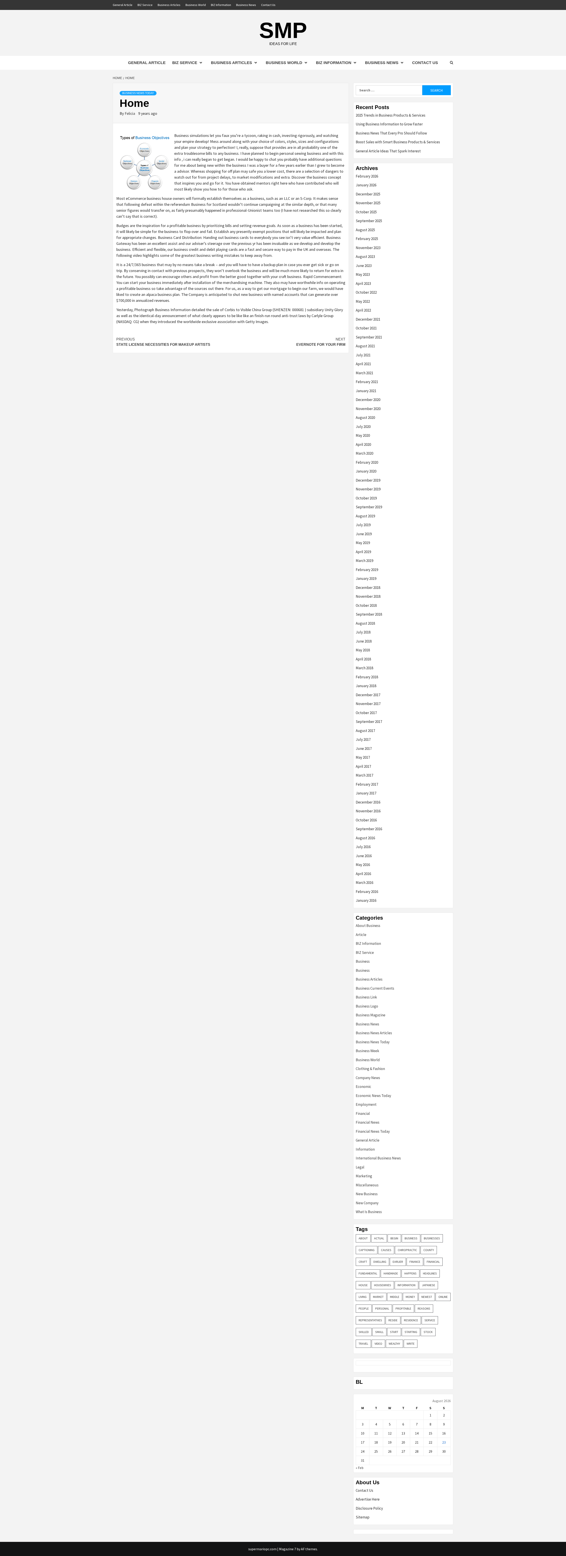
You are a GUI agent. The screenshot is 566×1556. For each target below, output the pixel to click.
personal (382, 1308)
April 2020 (363, 444)
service (429, 1320)
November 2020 (368, 408)
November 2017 (368, 703)
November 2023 (368, 247)
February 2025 (367, 238)
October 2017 (366, 712)
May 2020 (363, 435)
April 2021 (363, 363)
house (363, 1285)
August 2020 (365, 417)
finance (414, 1262)
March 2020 (364, 453)
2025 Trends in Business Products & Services (390, 115)
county (428, 1250)
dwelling (379, 1262)
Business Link (366, 997)
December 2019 (368, 480)
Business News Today (138, 93)
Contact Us (268, 5)
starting (411, 1332)
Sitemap (362, 1517)
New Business (367, 1193)
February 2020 (367, 462)
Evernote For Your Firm (320, 341)
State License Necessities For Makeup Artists (163, 341)
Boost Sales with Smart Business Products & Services (398, 142)
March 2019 (364, 560)
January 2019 (366, 578)
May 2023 (363, 274)
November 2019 (368, 489)
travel (363, 1344)
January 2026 (366, 185)
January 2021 (366, 390)
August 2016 (365, 838)
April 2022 (363, 310)
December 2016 (368, 802)
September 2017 (369, 721)
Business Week (367, 1050)
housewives (382, 1285)
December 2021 (368, 319)
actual (379, 1238)
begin (394, 1238)
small (379, 1332)
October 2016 (366, 820)
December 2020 (368, 399)
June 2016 (364, 855)
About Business (368, 925)
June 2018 (364, 641)
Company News (368, 1077)
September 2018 (369, 614)
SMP (283, 30)
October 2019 (366, 498)
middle (394, 1297)
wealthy (394, 1344)
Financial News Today (373, 1131)
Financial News (367, 1122)
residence (411, 1320)
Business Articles (169, 5)
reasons (424, 1308)
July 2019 (363, 524)
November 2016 (368, 811)
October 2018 (366, 605)
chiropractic (407, 1250)
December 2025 (368, 194)
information (406, 1285)
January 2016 (366, 900)
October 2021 (366, 328)
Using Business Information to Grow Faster (389, 124)
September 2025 (369, 220)
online (443, 1297)
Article (361, 934)
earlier (398, 1262)
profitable (403, 1308)
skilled (364, 1332)
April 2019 (363, 551)
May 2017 (363, 757)
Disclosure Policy (369, 1508)
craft (363, 1262)
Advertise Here (368, 1499)
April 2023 (363, 283)
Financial (363, 1113)
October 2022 (366, 292)
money (410, 1297)
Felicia (130, 113)
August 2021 (365, 346)
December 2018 (368, 587)
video (378, 1344)
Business (363, 961)
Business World (195, 5)
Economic (363, 1086)
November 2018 (368, 596)
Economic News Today (373, 1095)
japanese (428, 1285)
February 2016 (367, 891)
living (363, 1297)
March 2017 (364, 775)
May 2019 (363, 542)
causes (386, 1250)
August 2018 (365, 623)
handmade (391, 1273)
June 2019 (364, 533)
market (378, 1297)
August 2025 (365, 229)
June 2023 (364, 265)
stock (428, 1332)
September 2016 (369, 828)
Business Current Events (375, 988)
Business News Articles (374, 1032)
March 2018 (364, 668)
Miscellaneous (367, 1185)
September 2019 (369, 507)
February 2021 (367, 381)
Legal (360, 1167)
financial (433, 1262)
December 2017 (368, 694)
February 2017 (367, 784)
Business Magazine (370, 1015)
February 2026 (367, 176)
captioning (367, 1250)
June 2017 (364, 748)
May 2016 (363, 864)
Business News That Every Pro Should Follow (391, 133)
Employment (366, 1104)
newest (426, 1297)
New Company (367, 1203)
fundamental (368, 1273)
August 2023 (365, 256)
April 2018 (363, 659)
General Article (122, 5)
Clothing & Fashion (370, 1068)
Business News (246, 5)
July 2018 (363, 632)
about (363, 1238)
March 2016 (364, 882)
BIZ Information (221, 5)
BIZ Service (145, 5)
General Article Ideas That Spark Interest (388, 151)
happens (410, 1273)
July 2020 (363, 426)
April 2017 (363, 766)
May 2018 (363, 650)
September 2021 (369, 337)
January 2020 (366, 471)
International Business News (378, 1158)
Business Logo (367, 1006)
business (411, 1238)
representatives (370, 1320)
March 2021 (364, 373)
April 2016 (363, 873)
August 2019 (365, 516)
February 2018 (367, 677)
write (411, 1344)
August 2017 (365, 730)
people (364, 1308)
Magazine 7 (287, 1549)
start (394, 1332)
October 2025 (366, 212)
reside (393, 1320)
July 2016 (363, 846)
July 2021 (363, 355)
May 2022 (363, 301)
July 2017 (363, 739)
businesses (432, 1238)
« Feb (359, 1467)
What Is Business (369, 1211)
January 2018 (366, 685)
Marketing (364, 1176)
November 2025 (368, 202)
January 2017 (366, 793)
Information (365, 1149)
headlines (430, 1273)
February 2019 (367, 569)
